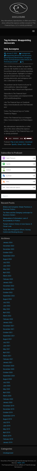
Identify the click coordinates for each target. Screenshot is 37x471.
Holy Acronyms (11, 49)
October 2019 (8, 412)
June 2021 (6, 346)
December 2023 (8, 246)
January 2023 (7, 282)
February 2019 (8, 439)
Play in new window (17, 142)
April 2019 (6, 432)
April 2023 (6, 272)
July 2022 (6, 302)
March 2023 (7, 276)
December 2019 (8, 406)
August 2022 (7, 299)
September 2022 (9, 296)
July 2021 (6, 342)
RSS (24, 144)
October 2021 (8, 332)
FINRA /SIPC (21, 463)
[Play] (6, 138)
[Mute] (25, 138)
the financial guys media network (19, 59)
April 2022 (6, 312)
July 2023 (6, 262)
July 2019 (6, 422)
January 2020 (7, 402)
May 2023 (6, 269)
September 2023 (9, 256)
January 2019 (7, 442)
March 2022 (7, 316)
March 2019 (7, 436)
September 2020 (9, 376)
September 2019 (9, 416)
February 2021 (8, 359)
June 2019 (6, 426)
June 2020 (6, 386)
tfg (23, 62)
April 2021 (6, 352)
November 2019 (8, 409)
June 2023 (6, 266)
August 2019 (7, 419)
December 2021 (8, 326)
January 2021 (7, 362)
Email (20, 144)
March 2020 (7, 396)
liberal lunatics (18, 57)
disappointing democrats (13, 55)
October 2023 (8, 252)
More (29, 144)
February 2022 (8, 319)
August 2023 (7, 259)
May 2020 (6, 389)
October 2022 (8, 292)
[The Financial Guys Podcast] (18, 8)
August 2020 (7, 379)
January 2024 (7, 242)
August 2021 (7, 339)
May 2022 (6, 309)
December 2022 (8, 286)
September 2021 (9, 336)
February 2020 (8, 399)
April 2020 (6, 392)
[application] (18, 138)
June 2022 (6, 306)
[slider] (29, 138)
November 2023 (8, 249)
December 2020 (8, 366)
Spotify (14, 144)
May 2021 (6, 349)
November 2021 (8, 329)
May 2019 (6, 429)
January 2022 (7, 322)
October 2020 (8, 372)
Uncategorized (25, 53)
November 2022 (8, 289)
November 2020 (8, 369)
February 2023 (8, 279)
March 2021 (7, 356)
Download (28, 142)
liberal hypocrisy (9, 57)
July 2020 (6, 382)
